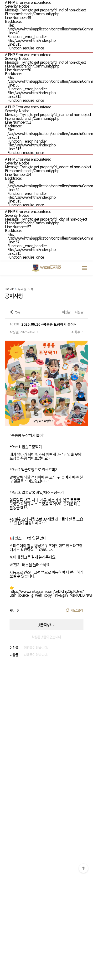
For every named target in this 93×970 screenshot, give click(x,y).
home (9, 289)
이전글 (66, 311)
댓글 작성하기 (46, 624)
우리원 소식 (25, 289)
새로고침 (77, 610)
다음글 (79, 311)
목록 (17, 311)
